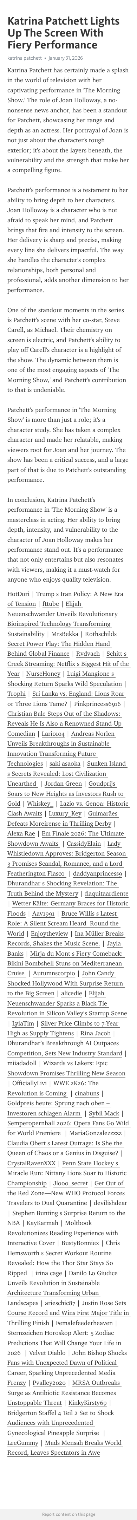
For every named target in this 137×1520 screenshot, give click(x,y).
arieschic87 (60, 1303)
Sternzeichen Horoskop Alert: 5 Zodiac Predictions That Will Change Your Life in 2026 (65, 1343)
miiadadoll (22, 1063)
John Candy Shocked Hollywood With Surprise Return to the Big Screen (66, 983)
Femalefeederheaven (84, 1323)
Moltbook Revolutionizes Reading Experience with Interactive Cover (63, 1233)
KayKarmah (42, 1223)
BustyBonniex (80, 1243)
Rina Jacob (95, 1033)
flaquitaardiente (107, 893)
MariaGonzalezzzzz (95, 1133)
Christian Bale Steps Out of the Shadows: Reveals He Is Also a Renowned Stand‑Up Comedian (65, 724)
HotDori (18, 594)
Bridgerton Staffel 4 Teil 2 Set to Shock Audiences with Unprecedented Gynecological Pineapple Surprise (61, 1423)
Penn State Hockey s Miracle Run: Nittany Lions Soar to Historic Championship (67, 1173)
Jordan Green (63, 783)
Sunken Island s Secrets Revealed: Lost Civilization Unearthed (67, 773)
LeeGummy (22, 1443)
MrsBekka (64, 634)
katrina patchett (24, 58)
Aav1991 (43, 913)
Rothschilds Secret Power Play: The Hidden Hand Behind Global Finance (63, 644)
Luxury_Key (65, 813)
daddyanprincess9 (97, 873)
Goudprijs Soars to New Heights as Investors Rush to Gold (66, 793)
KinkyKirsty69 (87, 1403)
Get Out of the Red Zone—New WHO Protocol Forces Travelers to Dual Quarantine (66, 1193)
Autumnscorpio (54, 973)
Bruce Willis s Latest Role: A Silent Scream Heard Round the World (63, 923)
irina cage (48, 1273)
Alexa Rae (21, 833)
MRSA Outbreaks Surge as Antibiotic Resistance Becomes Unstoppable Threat (64, 1393)
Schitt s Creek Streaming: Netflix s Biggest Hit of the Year (69, 663)
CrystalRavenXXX (31, 1163)
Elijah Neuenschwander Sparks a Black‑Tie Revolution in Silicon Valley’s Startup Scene (67, 1003)
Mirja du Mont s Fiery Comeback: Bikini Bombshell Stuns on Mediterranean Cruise (66, 963)
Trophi (16, 693)
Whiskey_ (40, 803)
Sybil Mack (104, 1113)
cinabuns (87, 1093)
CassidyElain (84, 843)
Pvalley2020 (49, 1383)
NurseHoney (43, 673)
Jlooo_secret (70, 1183)
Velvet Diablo (47, 1353)
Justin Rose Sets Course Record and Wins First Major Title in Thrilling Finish (69, 1313)
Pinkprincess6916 (97, 704)
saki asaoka (65, 763)
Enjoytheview (49, 933)
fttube (51, 604)
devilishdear (110, 1203)
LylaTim (23, 1023)
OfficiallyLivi (29, 1083)
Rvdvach (88, 653)
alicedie (71, 993)
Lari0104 (53, 734)
